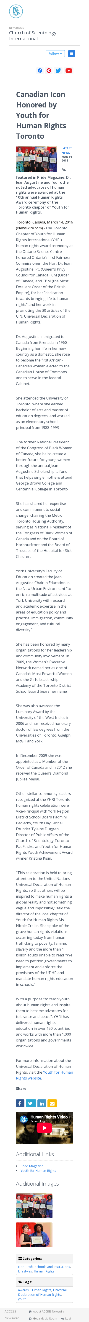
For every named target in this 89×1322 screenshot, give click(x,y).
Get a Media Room (45, 1318)
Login (68, 1318)
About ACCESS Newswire (49, 1311)
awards (23, 1290)
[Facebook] (40, 70)
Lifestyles (25, 1271)
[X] (58, 70)
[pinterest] (48, 70)
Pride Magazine (32, 1166)
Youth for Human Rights (38, 1170)
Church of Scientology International (32, 36)
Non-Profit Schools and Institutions (44, 1267)
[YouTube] (68, 70)
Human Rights (44, 1271)
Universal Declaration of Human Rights (42, 1292)
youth (22, 1299)
